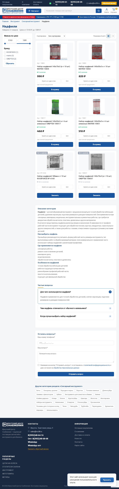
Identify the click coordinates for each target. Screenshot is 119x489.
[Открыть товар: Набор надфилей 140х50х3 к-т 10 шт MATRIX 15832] (97, 52)
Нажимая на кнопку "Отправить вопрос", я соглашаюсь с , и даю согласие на (75, 366)
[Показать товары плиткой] (108, 36)
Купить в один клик (49, 81)
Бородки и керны (67, 390)
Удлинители (109, 406)
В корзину (55, 89)
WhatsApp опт (34, 445)
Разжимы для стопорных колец (47, 406)
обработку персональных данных (66, 368)
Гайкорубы (74, 406)
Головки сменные (92, 390)
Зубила (58, 394)
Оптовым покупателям (7, 3)
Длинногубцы (107, 390)
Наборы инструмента (44, 402)
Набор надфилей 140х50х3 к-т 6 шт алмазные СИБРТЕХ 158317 (52, 122)
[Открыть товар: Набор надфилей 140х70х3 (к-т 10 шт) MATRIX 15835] (55, 52)
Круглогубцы (72, 398)
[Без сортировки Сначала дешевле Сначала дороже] (56, 36)
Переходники (96, 406)
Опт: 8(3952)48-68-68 (38, 438)
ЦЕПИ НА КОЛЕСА (9, 463)
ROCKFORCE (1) (12, 52)
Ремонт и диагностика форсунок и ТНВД (18, 17)
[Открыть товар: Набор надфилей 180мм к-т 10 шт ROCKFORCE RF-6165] (55, 161)
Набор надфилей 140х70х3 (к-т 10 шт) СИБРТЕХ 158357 (95, 177)
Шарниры (39, 410)
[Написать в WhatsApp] (50, 3)
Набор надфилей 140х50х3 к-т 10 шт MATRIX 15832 (94, 67)
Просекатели (95, 402)
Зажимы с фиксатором (44, 394)
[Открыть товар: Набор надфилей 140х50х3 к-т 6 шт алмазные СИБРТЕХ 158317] (55, 107)
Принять (107, 480)
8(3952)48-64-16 (61, 3)
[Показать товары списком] (113, 36)
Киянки (97, 394)
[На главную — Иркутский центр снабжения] (12, 11)
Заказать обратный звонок (38, 449)
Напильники (59, 402)
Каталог (35, 11)
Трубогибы (85, 406)
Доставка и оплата (37, 3)
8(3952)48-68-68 (77, 3)
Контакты (79, 442)
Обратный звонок (109, 3)
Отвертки (70, 402)
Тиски (64, 406)
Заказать (55, 195)
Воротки (80, 390)
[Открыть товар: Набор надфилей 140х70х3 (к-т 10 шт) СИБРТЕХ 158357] (97, 161)
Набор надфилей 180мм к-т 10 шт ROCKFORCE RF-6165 (51, 177)
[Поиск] (99, 11)
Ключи (62, 398)
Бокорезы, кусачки (50, 390)
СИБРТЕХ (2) (11, 59)
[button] (17, 48)
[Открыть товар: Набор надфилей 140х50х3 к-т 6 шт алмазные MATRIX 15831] (97, 107)
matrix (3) (10, 56)
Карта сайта (79, 445)
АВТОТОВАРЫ (8, 474)
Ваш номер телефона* (46, 337)
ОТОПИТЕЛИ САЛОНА (11, 467)
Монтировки (105, 398)
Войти (106, 12)
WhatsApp (32, 442)
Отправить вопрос (76, 374)
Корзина (114, 10)
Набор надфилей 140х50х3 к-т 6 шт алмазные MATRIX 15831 (94, 122)
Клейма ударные (42, 398)
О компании (26, 3)
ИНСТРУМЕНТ (8, 470)
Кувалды (84, 398)
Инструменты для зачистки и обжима (78, 394)
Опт (67, 81)
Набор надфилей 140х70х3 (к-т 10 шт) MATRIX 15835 (53, 67)
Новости (78, 438)
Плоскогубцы (82, 402)
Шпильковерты (52, 410)
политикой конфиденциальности (97, 365)
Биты (38, 390)
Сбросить (10, 63)
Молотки (94, 398)
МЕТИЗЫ (6, 477)
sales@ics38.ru (94, 3)
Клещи (54, 398)
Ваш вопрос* (43, 348)
